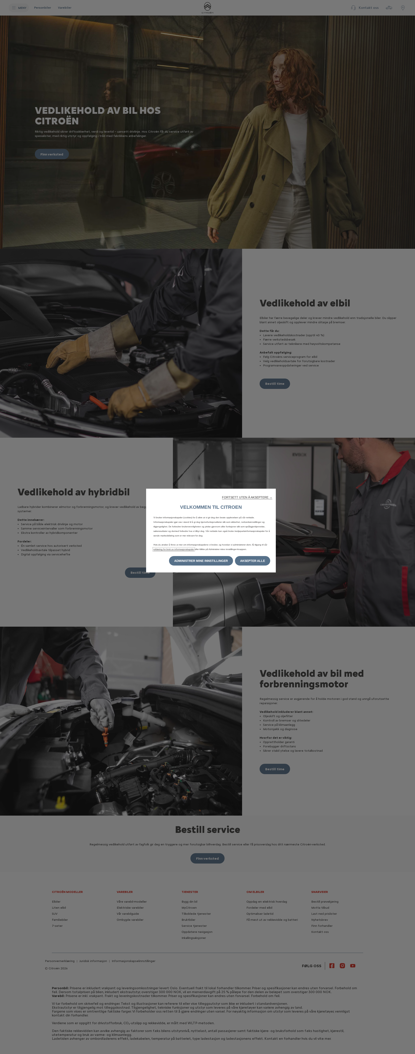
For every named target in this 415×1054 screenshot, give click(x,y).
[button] (247, 497)
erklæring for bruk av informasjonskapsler (173, 549)
